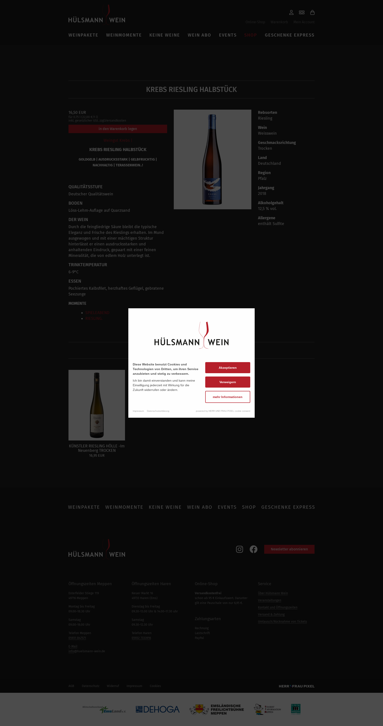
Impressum (138, 411)
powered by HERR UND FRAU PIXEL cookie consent (223, 411)
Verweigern (227, 382)
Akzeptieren (228, 367)
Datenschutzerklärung (158, 411)
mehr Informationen (227, 397)
